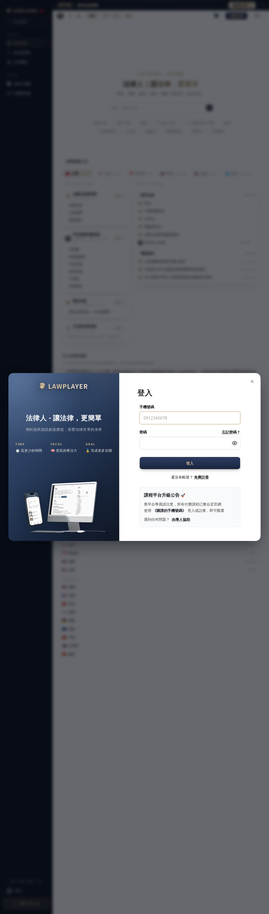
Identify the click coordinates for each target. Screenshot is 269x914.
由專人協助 (181, 519)
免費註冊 (201, 477)
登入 (190, 463)
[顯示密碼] (234, 443)
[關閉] (252, 381)
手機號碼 (146, 406)
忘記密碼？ (231, 431)
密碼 (143, 431)
